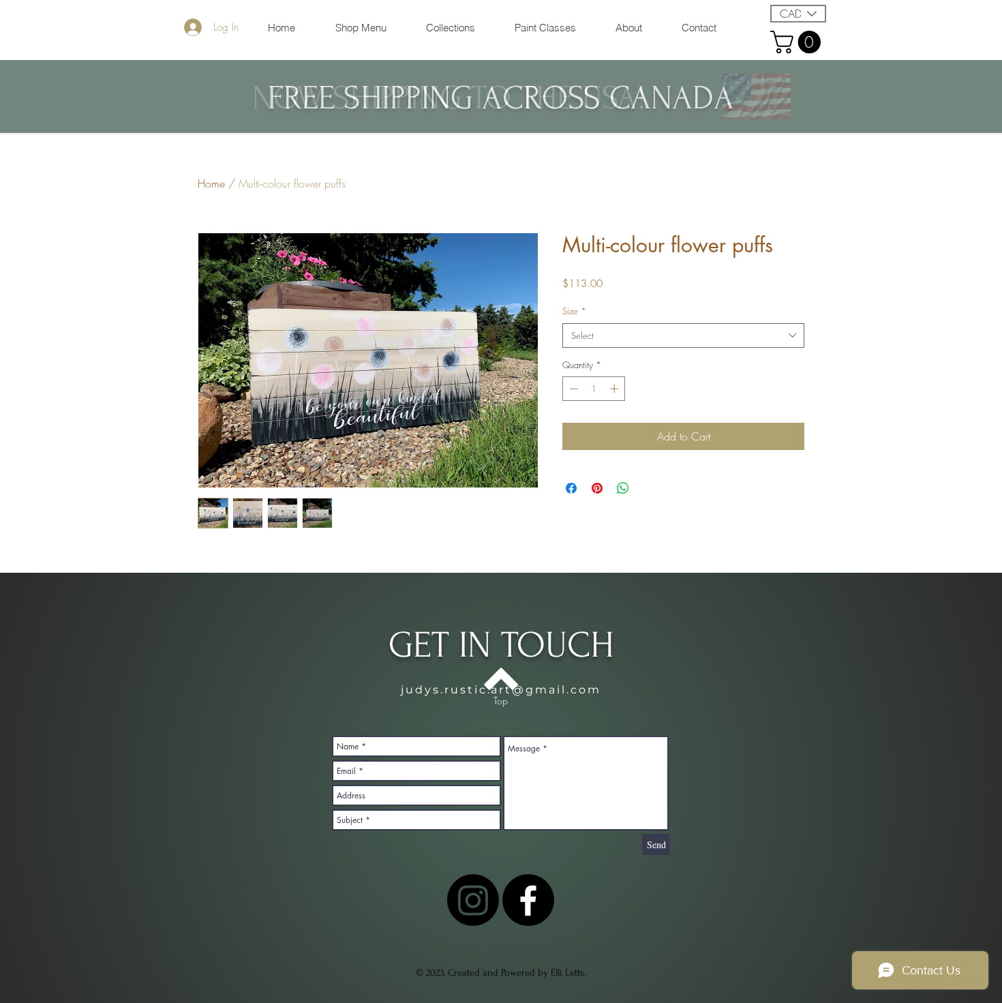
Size (574, 311)
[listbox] (798, 14)
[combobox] (683, 335)
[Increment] (615, 388)
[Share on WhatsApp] (623, 488)
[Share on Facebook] (571, 488)
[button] (798, 14)
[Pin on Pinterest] (597, 488)
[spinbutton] (594, 388)
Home (211, 183)
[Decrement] (572, 388)
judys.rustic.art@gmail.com (501, 689)
